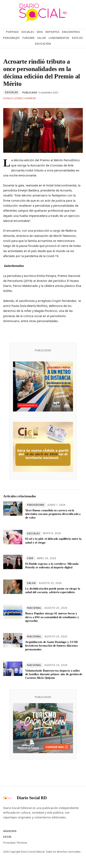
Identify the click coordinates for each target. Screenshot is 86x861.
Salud (31, 583)
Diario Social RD (32, 797)
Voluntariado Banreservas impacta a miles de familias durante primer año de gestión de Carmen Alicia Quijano (53, 674)
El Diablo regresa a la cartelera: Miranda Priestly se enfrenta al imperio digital (52, 565)
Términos (22, 842)
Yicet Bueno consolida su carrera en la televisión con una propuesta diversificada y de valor (53, 514)
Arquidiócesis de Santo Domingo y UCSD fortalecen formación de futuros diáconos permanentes (51, 645)
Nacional (34, 608)
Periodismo (35, 505)
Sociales (11, 92)
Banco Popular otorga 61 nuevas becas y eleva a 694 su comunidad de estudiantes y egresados (52, 617)
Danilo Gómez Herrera (19, 98)
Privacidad (9, 842)
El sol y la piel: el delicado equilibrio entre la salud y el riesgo (53, 540)
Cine (30, 558)
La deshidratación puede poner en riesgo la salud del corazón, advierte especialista (52, 590)
